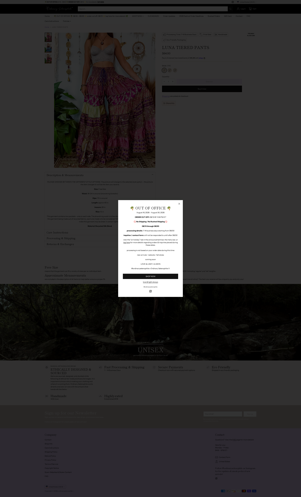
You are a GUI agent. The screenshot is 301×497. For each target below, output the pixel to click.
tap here (126, 242)
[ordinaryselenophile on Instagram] (150, 291)
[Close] (179, 204)
